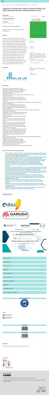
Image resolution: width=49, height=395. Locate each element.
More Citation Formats (35, 62)
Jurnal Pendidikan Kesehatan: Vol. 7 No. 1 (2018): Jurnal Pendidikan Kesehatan (26, 158)
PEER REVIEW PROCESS (8, 288)
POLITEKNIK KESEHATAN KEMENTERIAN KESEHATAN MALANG (16, 346)
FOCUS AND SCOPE (7, 265)
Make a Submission (7, 194)
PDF (32, 41)
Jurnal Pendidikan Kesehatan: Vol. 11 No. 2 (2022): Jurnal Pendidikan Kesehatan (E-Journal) (25, 155)
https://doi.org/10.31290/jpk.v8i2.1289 (12, 26)
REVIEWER (5, 269)
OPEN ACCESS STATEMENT (9, 281)
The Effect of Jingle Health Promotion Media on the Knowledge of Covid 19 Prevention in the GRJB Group (25, 171)
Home (4, 4)
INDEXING (5, 284)
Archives (8, 4)
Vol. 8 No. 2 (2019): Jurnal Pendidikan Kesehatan (20, 4)
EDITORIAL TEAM (7, 262)
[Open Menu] (2, 1)
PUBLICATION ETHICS (8, 277)
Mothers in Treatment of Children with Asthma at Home (30, 187)
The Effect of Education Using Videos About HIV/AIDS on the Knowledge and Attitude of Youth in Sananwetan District (25, 153)
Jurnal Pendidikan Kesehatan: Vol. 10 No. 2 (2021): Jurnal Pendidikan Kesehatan (23, 162)
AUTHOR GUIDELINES (7, 273)
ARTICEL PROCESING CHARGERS (10, 292)
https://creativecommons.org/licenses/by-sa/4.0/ (25, 377)
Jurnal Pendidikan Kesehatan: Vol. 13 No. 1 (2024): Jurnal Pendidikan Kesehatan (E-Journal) (25, 169)
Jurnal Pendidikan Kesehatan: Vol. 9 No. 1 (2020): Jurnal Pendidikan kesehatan (25, 188)
